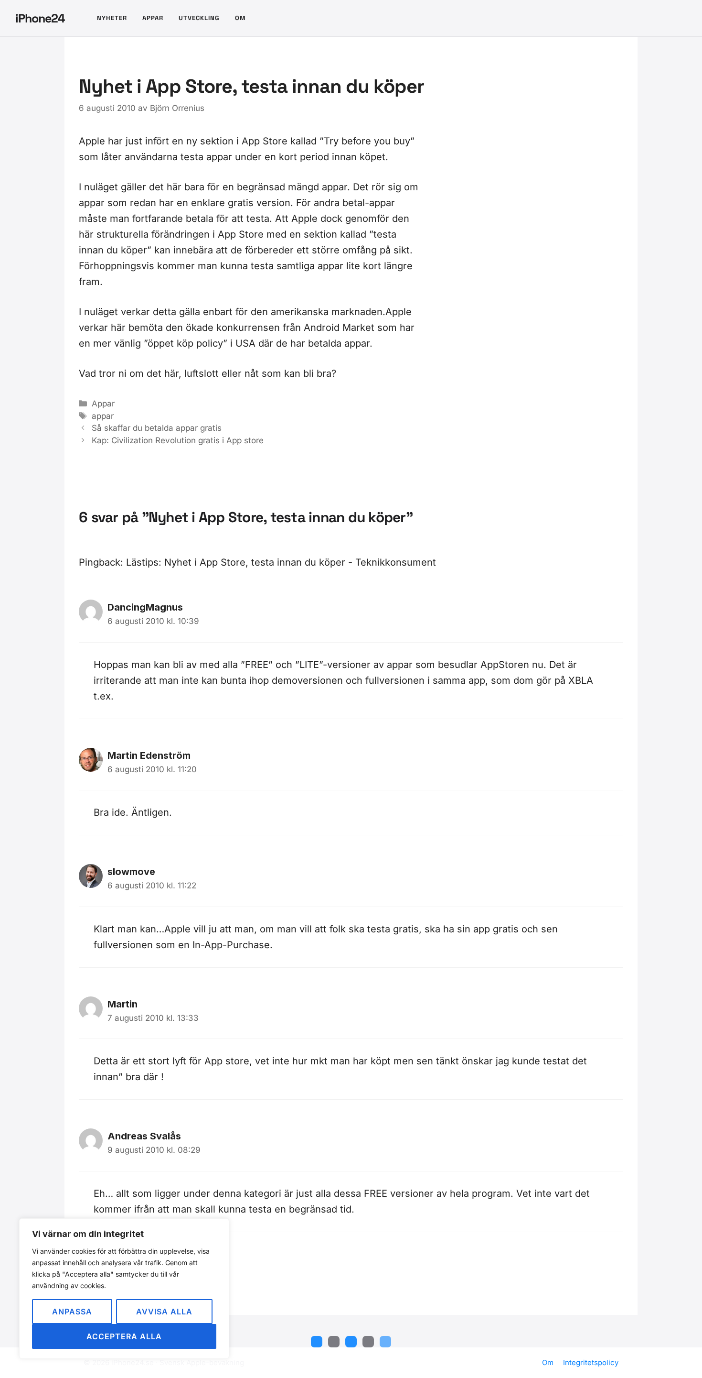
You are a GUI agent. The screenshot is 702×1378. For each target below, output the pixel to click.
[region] (124, 1288)
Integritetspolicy (590, 1362)
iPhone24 (40, 18)
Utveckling (199, 18)
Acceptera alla (124, 1336)
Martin (122, 1004)
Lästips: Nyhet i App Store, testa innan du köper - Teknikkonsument (281, 562)
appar (103, 416)
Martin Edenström (149, 755)
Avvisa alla (164, 1311)
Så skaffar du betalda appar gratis (157, 428)
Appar (152, 18)
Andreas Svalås (144, 1136)
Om (240, 18)
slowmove (131, 871)
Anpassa (72, 1311)
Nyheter (112, 18)
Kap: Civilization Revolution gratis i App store (178, 440)
